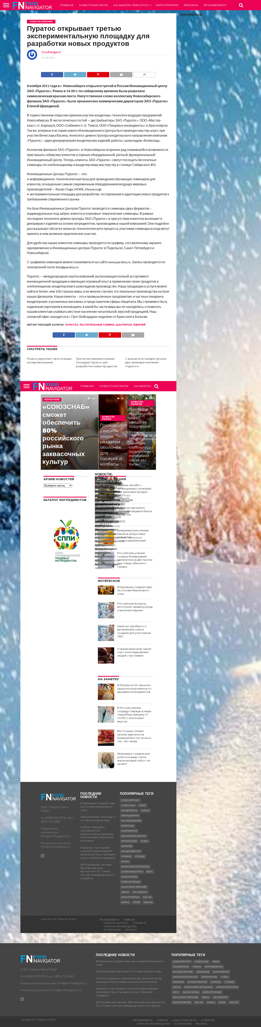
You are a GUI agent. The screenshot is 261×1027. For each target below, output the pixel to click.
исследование (131, 820)
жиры (125, 892)
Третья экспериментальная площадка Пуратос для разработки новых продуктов (96, 362)
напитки (126, 846)
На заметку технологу (131, 5)
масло (148, 902)
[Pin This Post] (98, 73)
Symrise (126, 856)
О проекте (139, 923)
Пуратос (72, 324)
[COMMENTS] (144, 73)
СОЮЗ (144, 841)
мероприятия (130, 897)
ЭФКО (142, 805)
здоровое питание (133, 887)
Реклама (191, 5)
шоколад (127, 826)
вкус (150, 871)
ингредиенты (130, 815)
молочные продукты (135, 866)
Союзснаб (128, 805)
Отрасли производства (120, 926)
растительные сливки (97, 324)
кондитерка (129, 810)
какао (125, 902)
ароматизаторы (132, 871)
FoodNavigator (51, 52)
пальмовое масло (133, 836)
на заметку (140, 892)
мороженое (129, 831)
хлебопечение (130, 882)
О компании (112, 929)
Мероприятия (167, 5)
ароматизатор (131, 851)
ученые (140, 856)
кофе (136, 902)
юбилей (139, 324)
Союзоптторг (130, 800)
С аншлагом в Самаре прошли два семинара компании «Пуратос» (145, 362)
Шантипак (124, 324)
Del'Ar (147, 897)
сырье (145, 810)
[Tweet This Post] (75, 73)
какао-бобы (129, 877)
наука (125, 861)
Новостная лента (93, 5)
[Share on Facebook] (52, 73)
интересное (129, 841)
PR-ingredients (215, 5)
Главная (66, 5)
